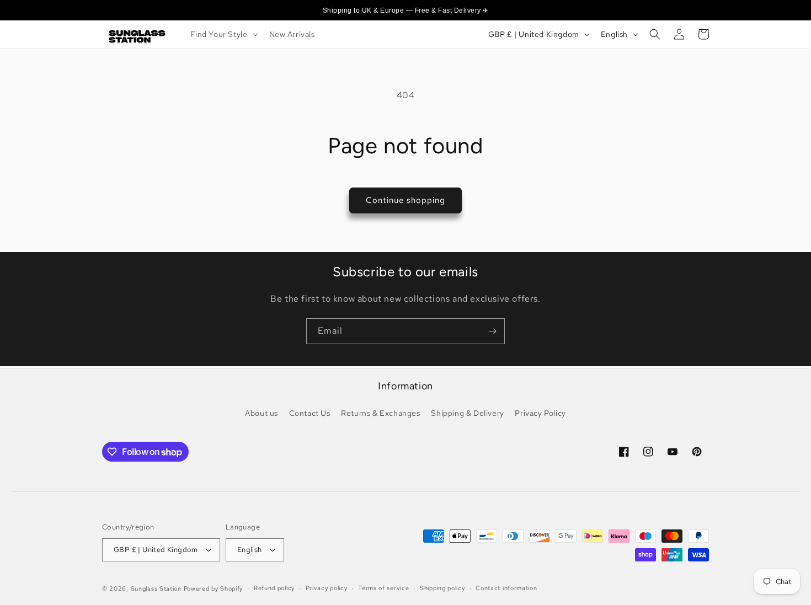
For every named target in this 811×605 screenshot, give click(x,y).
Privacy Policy (540, 413)
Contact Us (309, 413)
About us (261, 413)
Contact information (506, 588)
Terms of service (383, 588)
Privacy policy (327, 588)
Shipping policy (442, 588)
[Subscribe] (492, 331)
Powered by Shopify (213, 588)
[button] (223, 34)
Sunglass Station (156, 588)
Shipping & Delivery (467, 413)
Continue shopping (405, 200)
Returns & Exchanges (380, 413)
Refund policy (274, 588)
